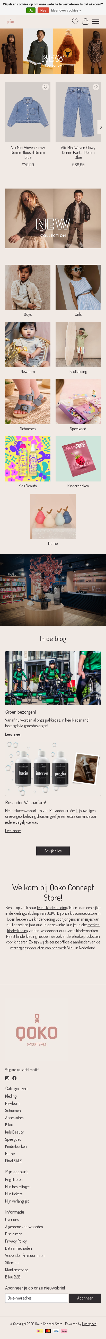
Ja (31, 10)
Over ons (12, 1219)
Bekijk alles (53, 850)
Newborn (28, 371)
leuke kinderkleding (52, 907)
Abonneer (85, 1298)
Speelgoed (78, 428)
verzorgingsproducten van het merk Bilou (42, 947)
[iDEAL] (40, 1331)
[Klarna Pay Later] (64, 1331)
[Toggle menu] (96, 21)
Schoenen (28, 428)
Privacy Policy (16, 1241)
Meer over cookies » (66, 10)
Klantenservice (16, 1269)
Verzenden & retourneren (25, 1255)
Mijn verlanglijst (17, 1201)
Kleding (10, 1096)
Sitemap (12, 1262)
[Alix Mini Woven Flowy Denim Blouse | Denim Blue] (27, 112)
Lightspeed (89, 1324)
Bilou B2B (13, 1276)
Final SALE (13, 1160)
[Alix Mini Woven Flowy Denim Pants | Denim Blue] (78, 112)
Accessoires (14, 1117)
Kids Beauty (28, 485)
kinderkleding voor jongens (55, 919)
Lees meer (13, 734)
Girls (78, 314)
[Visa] (56, 1331)
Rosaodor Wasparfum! (25, 802)
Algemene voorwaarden (24, 1226)
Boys (28, 314)
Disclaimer (13, 1233)
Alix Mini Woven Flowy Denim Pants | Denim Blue (78, 152)
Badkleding (78, 371)
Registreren (14, 1179)
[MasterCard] (48, 1331)
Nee (43, 10)
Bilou (9, 1124)
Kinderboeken (78, 485)
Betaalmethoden (18, 1248)
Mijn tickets (13, 1193)
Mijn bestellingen (18, 1186)
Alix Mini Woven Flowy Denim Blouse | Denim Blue (28, 152)
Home (53, 543)
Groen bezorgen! (20, 711)
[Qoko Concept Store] (10, 21)
